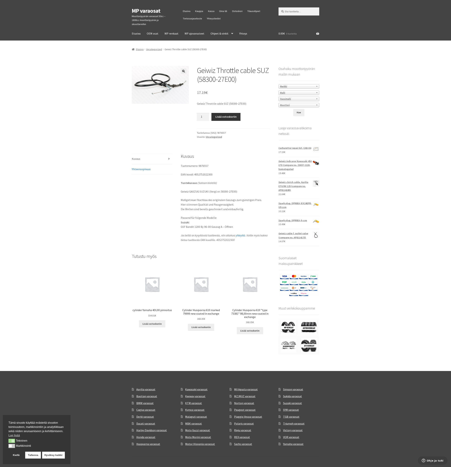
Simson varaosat (293, 389)
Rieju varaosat (242, 430)
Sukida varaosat (292, 396)
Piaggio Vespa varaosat (248, 416)
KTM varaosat (193, 403)
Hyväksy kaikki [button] (53, 455)
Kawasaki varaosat (196, 389)
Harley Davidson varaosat (151, 430)
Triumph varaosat (294, 423)
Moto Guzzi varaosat (197, 430)
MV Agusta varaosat (246, 389)
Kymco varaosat (195, 410)
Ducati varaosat (145, 423)
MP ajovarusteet (194, 33)
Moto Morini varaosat (198, 437)
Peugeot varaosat (245, 410)
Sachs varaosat (243, 444)
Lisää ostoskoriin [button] (152, 323)
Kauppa (199, 11)
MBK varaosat (193, 423)
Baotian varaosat (146, 396)
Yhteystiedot (214, 18)
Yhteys (243, 33)
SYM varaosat (291, 410)
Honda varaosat (145, 437)
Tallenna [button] (33, 455)
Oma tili (223, 11)
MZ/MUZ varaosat (244, 396)
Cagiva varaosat (145, 410)
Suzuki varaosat (292, 403)
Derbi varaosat (145, 416)
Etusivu (186, 11)
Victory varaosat (293, 430)
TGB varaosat (291, 416)
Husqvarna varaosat (148, 444)
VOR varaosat (291, 437)
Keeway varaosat (195, 396)
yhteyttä (240, 235)
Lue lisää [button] (14, 435)
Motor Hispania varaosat (200, 444)
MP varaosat (146, 10)
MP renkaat (171, 33)
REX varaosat (242, 437)
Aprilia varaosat (145, 389)
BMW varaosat (145, 403)
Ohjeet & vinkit (219, 33)
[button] (183, 71)
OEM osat (152, 33)
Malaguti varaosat (196, 416)
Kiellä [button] (16, 455)
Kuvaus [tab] (136, 158)
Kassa (211, 11)
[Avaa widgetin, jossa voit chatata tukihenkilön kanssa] (432, 460)
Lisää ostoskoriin (226, 116)
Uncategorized (154, 49)
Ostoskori (237, 11)
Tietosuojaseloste (192, 18)
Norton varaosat (244, 403)
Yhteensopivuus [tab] (141, 169)
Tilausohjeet (253, 11)
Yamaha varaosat (293, 444)
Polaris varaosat (244, 423)
